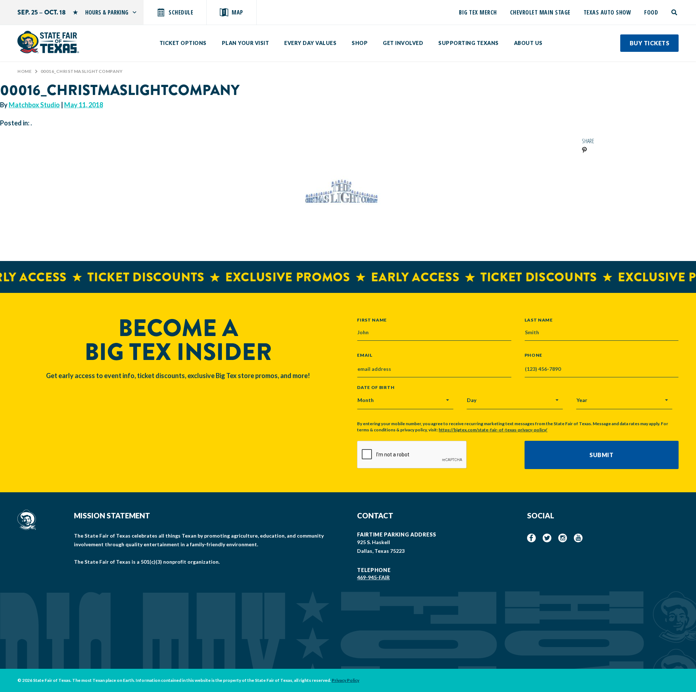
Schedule (181, 12)
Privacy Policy (345, 680)
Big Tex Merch (478, 12)
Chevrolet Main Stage (540, 12)
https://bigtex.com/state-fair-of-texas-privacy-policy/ (493, 429)
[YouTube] (578, 538)
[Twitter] (547, 538)
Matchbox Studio (34, 105)
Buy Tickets (650, 43)
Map (237, 12)
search (675, 12)
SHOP (360, 43)
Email (365, 355)
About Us (528, 43)
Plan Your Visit (245, 43)
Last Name (539, 319)
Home (24, 71)
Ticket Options (183, 43)
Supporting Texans (468, 43)
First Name (372, 319)
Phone (534, 355)
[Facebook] (531, 538)
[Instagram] (562, 538)
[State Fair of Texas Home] (48, 42)
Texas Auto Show (607, 12)
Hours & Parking (106, 12)
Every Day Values (310, 43)
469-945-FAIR (373, 577)
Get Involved (403, 43)
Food (651, 12)
